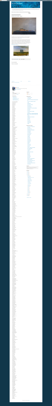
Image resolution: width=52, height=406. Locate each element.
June (28, 188)
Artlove (28, 102)
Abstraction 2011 (14, 97)
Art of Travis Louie (29, 133)
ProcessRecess (29, 156)
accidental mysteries (29, 97)
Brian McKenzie (29, 134)
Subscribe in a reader (29, 197)
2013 (27, 173)
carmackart (17, 87)
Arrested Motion (29, 98)
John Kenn (28, 146)
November (29, 176)
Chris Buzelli (28, 137)
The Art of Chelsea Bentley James (31, 160)
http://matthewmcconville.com (15, 44)
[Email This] (21, 59)
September (29, 185)
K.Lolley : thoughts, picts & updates (31, 147)
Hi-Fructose (28, 110)
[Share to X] (22, 59)
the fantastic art (29, 121)
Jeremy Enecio (29, 145)
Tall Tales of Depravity (29, 159)
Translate (17, 94)
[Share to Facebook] (23, 59)
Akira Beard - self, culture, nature (31, 126)
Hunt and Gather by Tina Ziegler (30, 111)
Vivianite (28, 123)
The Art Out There (16, 3)
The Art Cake (28, 120)
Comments (28, 94)
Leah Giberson (29, 149)
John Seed (28, 112)
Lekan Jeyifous (29, 178)
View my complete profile (18, 89)
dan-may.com (28, 138)
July (28, 187)
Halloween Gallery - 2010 (15, 99)
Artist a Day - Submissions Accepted (31, 101)
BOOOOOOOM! (29, 103)
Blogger (29, 400)
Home (21, 81)
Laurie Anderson (29, 183)
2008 (27, 195)
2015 (27, 171)
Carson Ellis (28, 135)
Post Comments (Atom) (16, 82)
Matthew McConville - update (31, 177)
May (28, 189)
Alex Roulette (28, 127)
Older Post (29, 81)
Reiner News (28, 157)
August (28, 186)
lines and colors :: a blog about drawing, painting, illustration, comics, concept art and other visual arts (32, 114)
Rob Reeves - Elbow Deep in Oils (30, 158)
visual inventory (29, 122)
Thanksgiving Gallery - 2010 (16, 98)
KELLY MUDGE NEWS (29, 148)
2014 (27, 172)
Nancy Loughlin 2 (29, 179)
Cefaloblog (28, 136)
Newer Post (13, 81)
